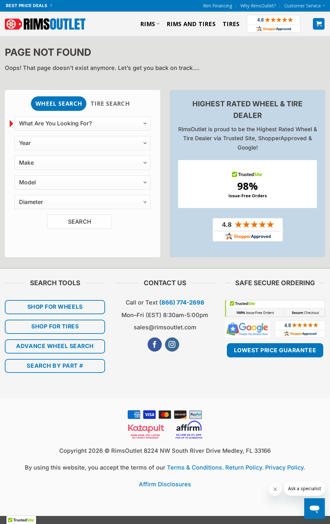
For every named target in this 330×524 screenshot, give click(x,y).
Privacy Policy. (285, 467)
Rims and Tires (191, 24)
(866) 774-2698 (181, 302)
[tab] (58, 103)
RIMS (147, 24)
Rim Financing (217, 6)
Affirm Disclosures (165, 484)
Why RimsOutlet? (258, 6)
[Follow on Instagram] (172, 344)
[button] (319, 24)
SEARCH (80, 221)
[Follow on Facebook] (155, 344)
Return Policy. (244, 467)
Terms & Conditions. (195, 467)
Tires (231, 24)
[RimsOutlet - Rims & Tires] (45, 24)
